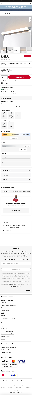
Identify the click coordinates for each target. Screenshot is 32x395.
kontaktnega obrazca (11, 284)
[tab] (16, 308)
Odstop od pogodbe (7, 300)
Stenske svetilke (7, 13)
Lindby (17, 103)
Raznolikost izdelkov (9, 344)
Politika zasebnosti (6, 350)
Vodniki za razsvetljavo (7, 336)
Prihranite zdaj (19, 7)
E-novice (3, 326)
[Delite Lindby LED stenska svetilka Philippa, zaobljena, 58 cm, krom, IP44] (30, 20)
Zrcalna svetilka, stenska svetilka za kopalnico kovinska (16, 191)
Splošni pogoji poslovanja (8, 347)
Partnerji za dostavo (8, 371)
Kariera (3, 339)
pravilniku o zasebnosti (16, 286)
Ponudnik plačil (7, 357)
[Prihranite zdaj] (16, 8)
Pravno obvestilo (6, 352)
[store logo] (8, 3)
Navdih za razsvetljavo (7, 334)
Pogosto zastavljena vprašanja (9, 305)
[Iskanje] (27, 3)
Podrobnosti (5, 175)
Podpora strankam (8, 297)
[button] (3, 50)
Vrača (2, 313)
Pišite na (3, 302)
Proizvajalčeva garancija (8, 318)
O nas (3, 323)
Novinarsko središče (7, 331)
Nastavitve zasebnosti (8, 380)
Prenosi (4, 179)
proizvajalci (28, 290)
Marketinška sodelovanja (8, 329)
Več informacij (6, 170)
